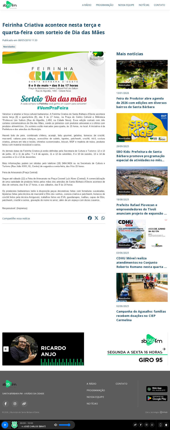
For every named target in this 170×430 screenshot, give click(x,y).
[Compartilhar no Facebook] (90, 218)
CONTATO (159, 4)
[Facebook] (141, 425)
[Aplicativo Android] (166, 425)
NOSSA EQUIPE (126, 4)
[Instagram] (146, 425)
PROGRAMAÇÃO (104, 4)
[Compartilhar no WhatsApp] (103, 218)
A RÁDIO (86, 4)
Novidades (9, 46)
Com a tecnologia (152, 412)
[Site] (135, 425)
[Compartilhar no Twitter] (96, 218)
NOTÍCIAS (144, 4)
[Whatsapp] (152, 425)
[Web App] (160, 425)
